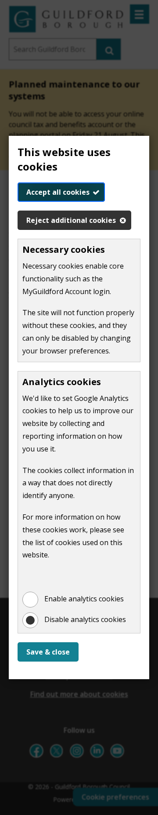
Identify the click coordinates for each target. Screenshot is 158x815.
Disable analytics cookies (85, 619)
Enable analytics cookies (84, 599)
